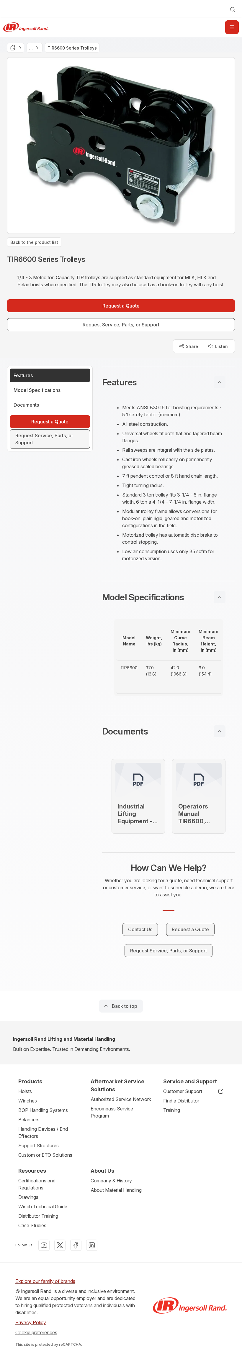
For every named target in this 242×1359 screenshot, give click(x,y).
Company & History (111, 1181)
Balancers (29, 1120)
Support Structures (38, 1145)
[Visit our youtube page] (44, 1245)
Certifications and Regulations (36, 1184)
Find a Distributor (181, 1101)
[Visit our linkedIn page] (91, 1245)
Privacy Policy (30, 1322)
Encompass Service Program (112, 1112)
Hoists (25, 1091)
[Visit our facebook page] (75, 1245)
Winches (27, 1101)
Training (171, 1110)
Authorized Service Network (121, 1099)
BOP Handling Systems (43, 1110)
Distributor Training (38, 1216)
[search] (232, 9)
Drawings (28, 1197)
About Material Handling (116, 1190)
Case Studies (32, 1225)
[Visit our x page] (60, 1245)
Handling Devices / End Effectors (43, 1132)
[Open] (232, 27)
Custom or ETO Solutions (45, 1155)
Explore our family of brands (45, 1281)
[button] (168, 382)
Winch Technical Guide (42, 1207)
